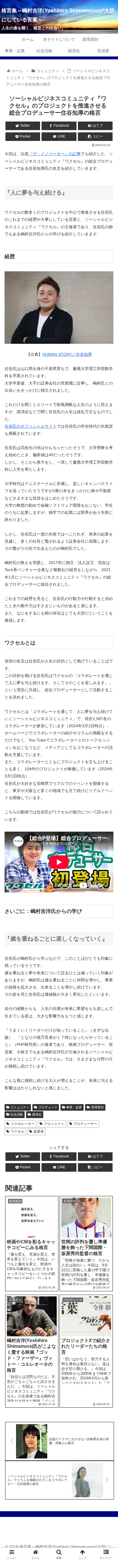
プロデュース (47, 1107)
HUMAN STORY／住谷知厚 (67, 354)
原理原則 (97, 1107)
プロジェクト (54, 1124)
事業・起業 (74, 1107)
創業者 (39, 1131)
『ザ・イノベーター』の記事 (55, 153)
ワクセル (17, 1131)
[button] (106, 890)
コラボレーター (23, 1124)
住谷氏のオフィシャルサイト (31, 426)
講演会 (37, 1114)
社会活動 (16, 1114)
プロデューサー (85, 1124)
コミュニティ (19, 1107)
